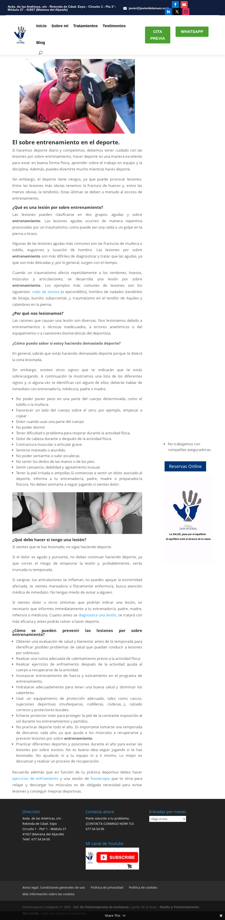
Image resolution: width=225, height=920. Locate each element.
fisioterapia (100, 778)
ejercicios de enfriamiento (35, 778)
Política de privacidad (107, 887)
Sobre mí (59, 26)
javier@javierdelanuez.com (149, 8)
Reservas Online (185, 466)
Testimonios (114, 26)
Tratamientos (85, 26)
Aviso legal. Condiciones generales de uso (53, 887)
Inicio (41, 26)
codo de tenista (45, 291)
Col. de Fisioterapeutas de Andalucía (101, 907)
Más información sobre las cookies (48, 894)
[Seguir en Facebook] (175, 4)
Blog (40, 42)
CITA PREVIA (157, 35)
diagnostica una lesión (97, 615)
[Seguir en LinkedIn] (168, 11)
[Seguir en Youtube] (184, 4)
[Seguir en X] (177, 11)
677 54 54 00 (40, 839)
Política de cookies (143, 887)
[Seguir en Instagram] (185, 11)
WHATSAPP (192, 31)
